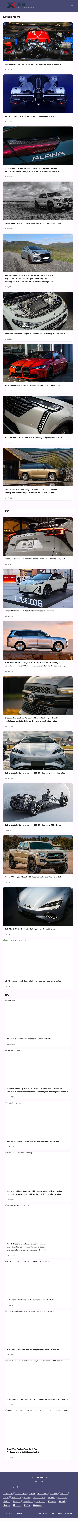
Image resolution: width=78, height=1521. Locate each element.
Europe (39, 1505)
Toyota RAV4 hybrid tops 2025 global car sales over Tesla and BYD (33, 877)
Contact (39, 1482)
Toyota (54, 1493)
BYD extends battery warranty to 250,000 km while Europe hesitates (35, 773)
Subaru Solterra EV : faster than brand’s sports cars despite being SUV (35, 559)
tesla (8, 1501)
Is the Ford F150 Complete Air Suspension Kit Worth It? (30, 1300)
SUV (28, 1505)
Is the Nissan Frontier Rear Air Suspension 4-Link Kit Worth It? (33, 1349)
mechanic (8, 1493)
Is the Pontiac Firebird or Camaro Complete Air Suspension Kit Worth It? (38, 1399)
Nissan (18, 1505)
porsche (64, 1497)
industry (29, 1501)
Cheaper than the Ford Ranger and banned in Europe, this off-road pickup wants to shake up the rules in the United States (31, 719)
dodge (64, 1493)
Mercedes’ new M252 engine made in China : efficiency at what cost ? (35, 333)
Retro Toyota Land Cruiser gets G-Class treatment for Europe (33, 1141)
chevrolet (43, 1493)
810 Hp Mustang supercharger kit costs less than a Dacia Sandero (33, 64)
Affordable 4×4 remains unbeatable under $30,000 (29, 1039)
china (28, 1497)
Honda (53, 1501)
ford (33, 1493)
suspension (21, 1493)
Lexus (18, 1501)
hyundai (41, 1501)
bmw (53, 1497)
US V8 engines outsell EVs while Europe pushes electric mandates (33, 981)
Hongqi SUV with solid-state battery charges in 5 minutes (29, 611)
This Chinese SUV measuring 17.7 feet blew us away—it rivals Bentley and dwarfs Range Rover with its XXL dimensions (31, 491)
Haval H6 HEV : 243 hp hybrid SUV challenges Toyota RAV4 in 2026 (33, 437)
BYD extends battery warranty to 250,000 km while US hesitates (33, 825)
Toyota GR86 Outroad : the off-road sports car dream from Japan (33, 223)
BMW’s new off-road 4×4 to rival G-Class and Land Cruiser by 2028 (34, 386)
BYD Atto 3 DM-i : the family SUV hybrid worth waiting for (30, 929)
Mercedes (17, 1497)
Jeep (8, 1505)
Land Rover (40, 1497)
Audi (63, 1501)
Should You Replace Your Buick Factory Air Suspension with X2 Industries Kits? (23, 1450)
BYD (6, 1497)
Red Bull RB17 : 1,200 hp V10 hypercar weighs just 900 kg (30, 116)
